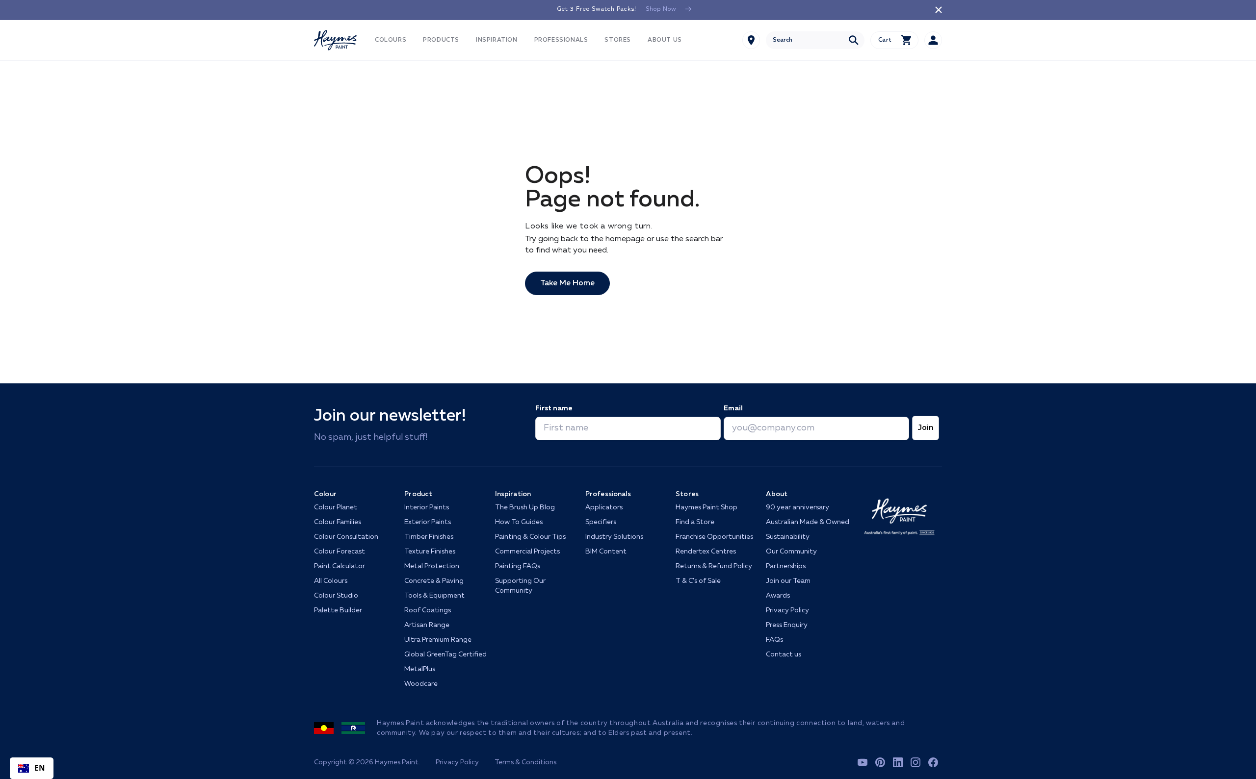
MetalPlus (419, 669)
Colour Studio (336, 595)
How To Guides (519, 522)
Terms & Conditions (525, 762)
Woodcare (421, 683)
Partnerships (786, 566)
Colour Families (337, 522)
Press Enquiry (787, 625)
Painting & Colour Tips (530, 536)
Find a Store (695, 522)
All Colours (330, 581)
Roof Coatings (427, 610)
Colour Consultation (346, 536)
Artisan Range (426, 625)
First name (553, 408)
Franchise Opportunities (714, 536)
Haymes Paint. (397, 762)
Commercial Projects (527, 551)
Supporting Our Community (520, 586)
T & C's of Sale (698, 581)
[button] (390, 40)
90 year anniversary (797, 507)
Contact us (783, 654)
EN (40, 768)
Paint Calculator (339, 566)
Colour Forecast (339, 551)
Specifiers (600, 522)
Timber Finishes (428, 536)
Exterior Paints (427, 522)
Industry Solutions (614, 536)
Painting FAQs (517, 566)
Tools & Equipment (434, 595)
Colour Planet (335, 507)
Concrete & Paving (434, 581)
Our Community (791, 551)
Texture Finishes (429, 551)
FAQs (774, 639)
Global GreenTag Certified (445, 654)
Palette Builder (338, 610)
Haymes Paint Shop (706, 507)
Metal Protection (431, 566)
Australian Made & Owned (807, 522)
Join (925, 428)
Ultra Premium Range (437, 639)
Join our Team (788, 581)
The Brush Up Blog (525, 507)
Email (733, 408)
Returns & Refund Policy (714, 566)
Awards (778, 595)
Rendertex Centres (706, 551)
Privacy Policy (787, 610)
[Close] (938, 10)
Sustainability (788, 536)
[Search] (853, 40)
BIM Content (606, 551)
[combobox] (815, 40)
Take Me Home (567, 283)
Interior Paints (426, 507)
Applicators (604, 507)
